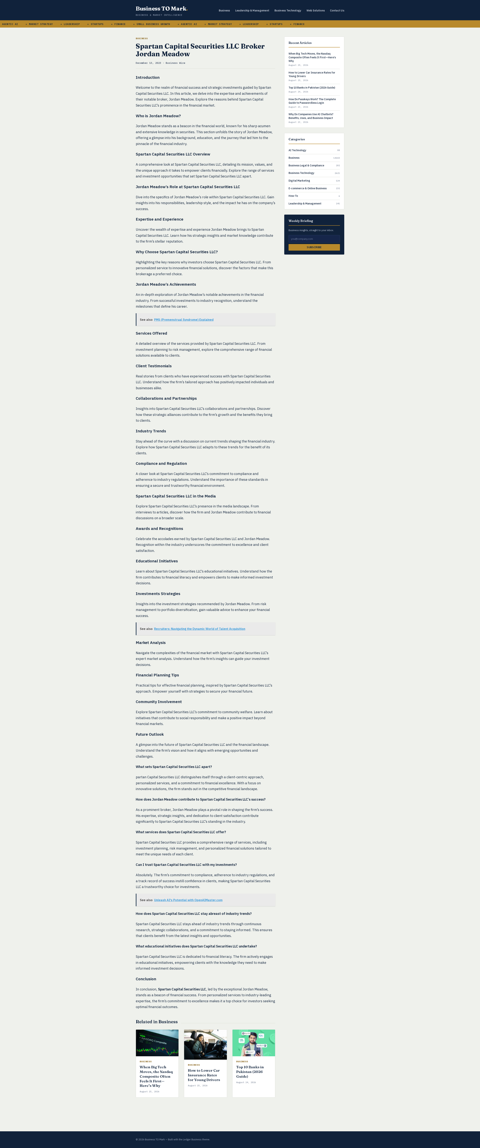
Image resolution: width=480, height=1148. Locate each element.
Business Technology (287, 10)
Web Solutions (316, 10)
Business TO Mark (162, 8)
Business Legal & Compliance (306, 165)
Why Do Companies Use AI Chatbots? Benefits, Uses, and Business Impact (311, 116)
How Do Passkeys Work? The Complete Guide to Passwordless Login (312, 101)
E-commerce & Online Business (308, 188)
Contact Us (337, 10)
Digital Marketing (299, 180)
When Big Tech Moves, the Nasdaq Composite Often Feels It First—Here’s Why (156, 1076)
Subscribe (314, 247)
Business (224, 10)
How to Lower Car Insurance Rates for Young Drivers (204, 1075)
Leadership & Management (252, 10)
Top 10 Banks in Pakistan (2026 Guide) (250, 1071)
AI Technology (297, 150)
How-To (293, 196)
